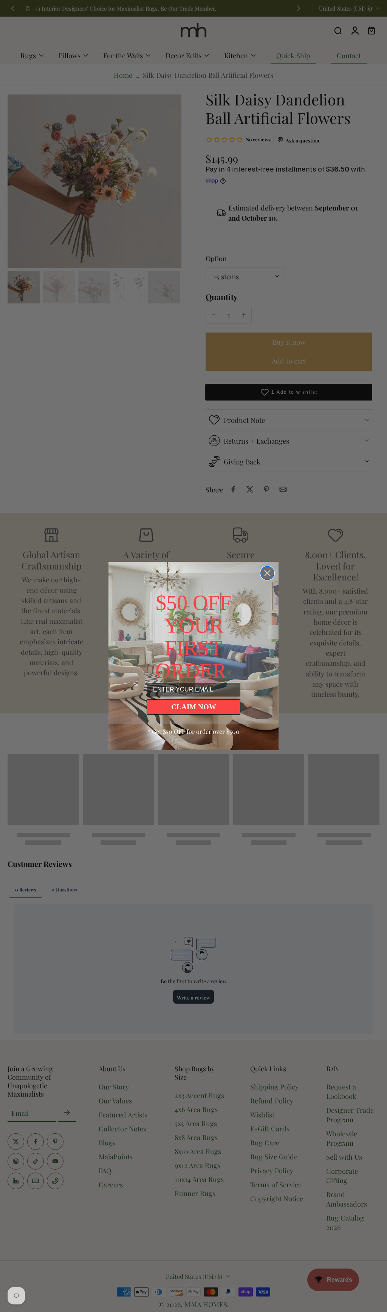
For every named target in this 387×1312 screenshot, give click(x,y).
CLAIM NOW (193, 707)
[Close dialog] (267, 573)
